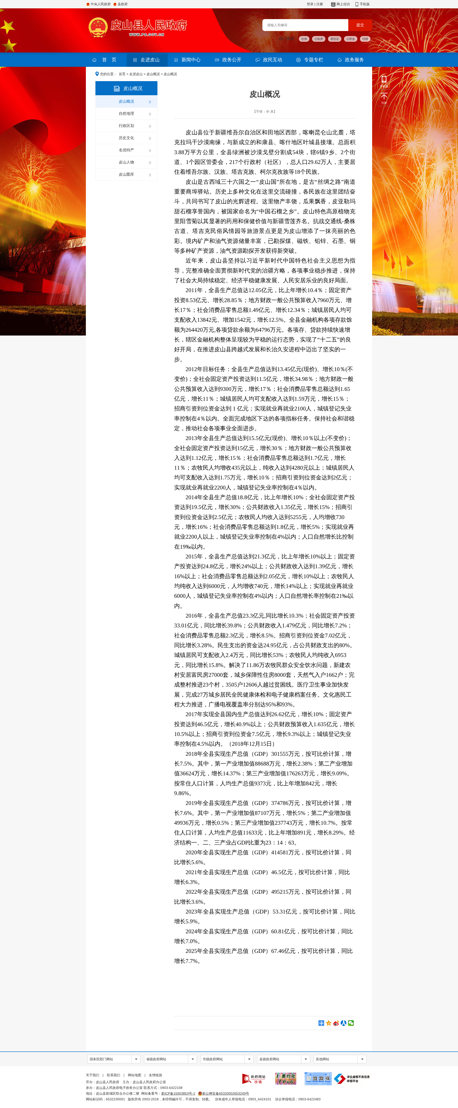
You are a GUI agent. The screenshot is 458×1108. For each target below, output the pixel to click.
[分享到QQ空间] (329, 1023)
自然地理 (126, 113)
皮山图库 (126, 174)
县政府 (123, 4)
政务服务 (354, 59)
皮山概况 (153, 74)
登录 (310, 4)
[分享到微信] (351, 1023)
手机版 (365, 4)
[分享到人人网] (344, 1023)
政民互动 (272, 59)
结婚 (365, 39)
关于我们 (92, 1075)
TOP (384, 103)
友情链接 (155, 1075)
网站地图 (134, 1075)
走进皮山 (150, 59)
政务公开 (231, 59)
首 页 (109, 59)
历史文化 (126, 138)
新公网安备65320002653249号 (225, 1093)
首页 (122, 74)
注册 (319, 4)
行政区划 (126, 126)
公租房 (318, 39)
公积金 (350, 39)
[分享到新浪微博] (336, 1023)
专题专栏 (313, 59)
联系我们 (113, 1075)
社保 (304, 39)
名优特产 (126, 150)
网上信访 (343, 4)
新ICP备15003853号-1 (178, 1093)
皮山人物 (126, 162)
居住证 (334, 39)
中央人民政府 (101, 4)
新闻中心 (191, 59)
